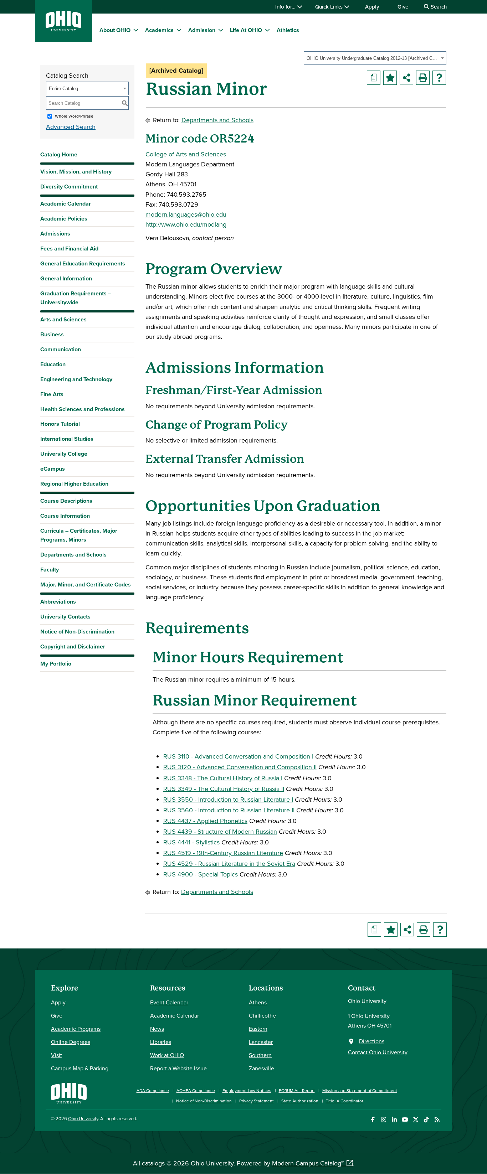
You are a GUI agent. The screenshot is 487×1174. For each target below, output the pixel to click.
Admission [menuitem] (201, 30)
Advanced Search (71, 126)
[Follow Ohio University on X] (415, 1119)
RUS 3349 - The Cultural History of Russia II (223, 788)
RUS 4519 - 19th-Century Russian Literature (223, 852)
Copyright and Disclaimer (72, 646)
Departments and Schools (73, 554)
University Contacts (65, 616)
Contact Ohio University (377, 1052)
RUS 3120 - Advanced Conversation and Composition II (240, 766)
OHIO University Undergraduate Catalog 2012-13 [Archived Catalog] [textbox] (373, 58)
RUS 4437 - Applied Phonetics (205, 820)
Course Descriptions (66, 501)
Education (53, 364)
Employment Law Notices (246, 1090)
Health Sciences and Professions (82, 409)
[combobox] (375, 58)
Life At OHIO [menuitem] (246, 30)
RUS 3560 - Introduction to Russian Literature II (228, 810)
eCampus (52, 469)
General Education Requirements (82, 263)
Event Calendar (169, 1002)
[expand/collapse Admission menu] (221, 30)
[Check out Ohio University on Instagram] (383, 1119)
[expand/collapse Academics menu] (179, 30)
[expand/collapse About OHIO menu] (136, 30)
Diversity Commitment (69, 186)
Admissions (55, 233)
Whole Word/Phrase (74, 116)
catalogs (153, 1163)
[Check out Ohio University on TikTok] (426, 1119)
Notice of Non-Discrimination (77, 631)
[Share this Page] (406, 77)
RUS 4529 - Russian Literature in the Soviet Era (229, 863)
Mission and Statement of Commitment (359, 1090)
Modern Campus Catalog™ (308, 1163)
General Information (66, 278)
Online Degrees (70, 1042)
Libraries (160, 1042)
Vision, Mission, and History (76, 171)
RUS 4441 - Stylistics (191, 842)
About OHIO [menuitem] (114, 30)
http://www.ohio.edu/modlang (185, 224)
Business (52, 334)
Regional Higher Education (74, 484)
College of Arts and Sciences (185, 154)
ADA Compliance (153, 1090)
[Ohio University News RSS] (436, 1119)
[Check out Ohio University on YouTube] (404, 1119)
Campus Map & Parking (79, 1068)
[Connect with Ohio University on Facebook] (372, 1119)
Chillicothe (262, 1015)
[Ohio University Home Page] (69, 1092)
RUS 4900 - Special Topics (200, 874)
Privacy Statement (256, 1101)
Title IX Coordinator (344, 1101)
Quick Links (329, 6)
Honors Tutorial (60, 424)
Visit (56, 1055)
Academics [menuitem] (159, 30)
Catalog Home (58, 154)
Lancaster (261, 1042)
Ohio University (83, 1118)
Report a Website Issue (178, 1068)
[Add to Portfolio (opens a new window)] (390, 78)
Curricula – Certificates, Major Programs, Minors (78, 535)
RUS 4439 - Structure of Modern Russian (220, 831)
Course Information (65, 516)
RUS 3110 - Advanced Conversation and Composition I (238, 756)
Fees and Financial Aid (69, 248)
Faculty (49, 569)
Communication (60, 349)
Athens (258, 1002)
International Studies (66, 439)
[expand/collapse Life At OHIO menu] (267, 30)
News (157, 1029)
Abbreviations (58, 602)
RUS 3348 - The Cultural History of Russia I (222, 778)
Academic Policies (63, 218)
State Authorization (299, 1101)
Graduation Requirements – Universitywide (75, 297)
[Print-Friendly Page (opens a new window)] (423, 78)
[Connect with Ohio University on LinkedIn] (394, 1119)
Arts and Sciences (63, 319)
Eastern (258, 1029)
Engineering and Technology (76, 379)
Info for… (286, 6)
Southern (260, 1055)
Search (438, 6)
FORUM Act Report (297, 1090)
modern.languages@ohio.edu (185, 214)
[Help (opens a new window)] (439, 78)
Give (403, 6)
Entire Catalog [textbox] (63, 88)
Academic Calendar (65, 204)
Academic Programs (76, 1029)
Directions (371, 1041)
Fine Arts (51, 394)
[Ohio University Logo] (63, 29)
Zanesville (261, 1068)
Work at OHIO (167, 1055)
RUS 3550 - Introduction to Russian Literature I (228, 799)
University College (63, 454)
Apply (372, 6)
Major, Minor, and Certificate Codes (85, 584)
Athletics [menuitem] (288, 30)
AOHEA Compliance (195, 1090)
